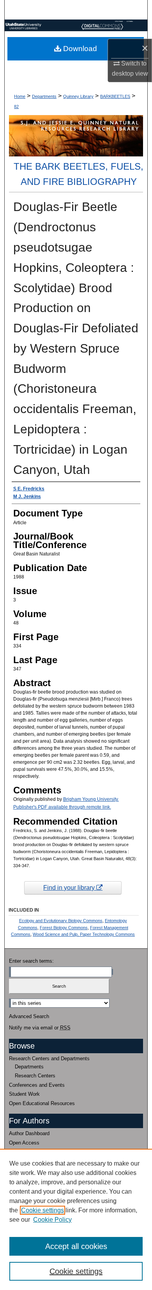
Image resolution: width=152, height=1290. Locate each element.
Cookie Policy (52, 1219)
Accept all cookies (76, 1246)
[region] (76, 1219)
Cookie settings (42, 1210)
